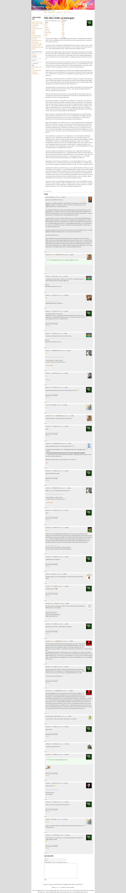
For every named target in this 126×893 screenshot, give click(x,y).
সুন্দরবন (46, 35)
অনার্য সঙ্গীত (50, 20)
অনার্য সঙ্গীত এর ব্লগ (54, 16)
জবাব (46, 252)
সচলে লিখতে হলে (59, 12)
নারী (63, 36)
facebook (48, 379)
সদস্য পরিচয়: (34, 56)
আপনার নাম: (46, 859)
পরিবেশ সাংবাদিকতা (48, 32)
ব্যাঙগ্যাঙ (33, 33)
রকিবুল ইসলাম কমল (52, 254)
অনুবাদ (63, 26)
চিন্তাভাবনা (47, 29)
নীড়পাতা (45, 12)
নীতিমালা (53, 12)
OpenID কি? (34, 55)
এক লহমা (50, 350)
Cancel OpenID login (36, 70)
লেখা (58, 38)
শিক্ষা (63, 31)
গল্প (63, 16)
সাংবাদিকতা (47, 34)
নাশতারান (51, 783)
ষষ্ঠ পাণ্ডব (51, 276)
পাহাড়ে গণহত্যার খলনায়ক (36, 35)
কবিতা (63, 29)
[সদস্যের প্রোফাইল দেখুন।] (89, 25)
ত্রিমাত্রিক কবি (52, 603)
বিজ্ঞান (63, 27)
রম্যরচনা (63, 32)
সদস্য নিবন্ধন (34, 72)
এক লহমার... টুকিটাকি (49, 365)
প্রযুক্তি (63, 21)
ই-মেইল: (46, 860)
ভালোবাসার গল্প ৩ (35, 27)
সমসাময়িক (46, 27)
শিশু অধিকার (63, 37)
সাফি (50, 574)
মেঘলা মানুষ (52, 443)
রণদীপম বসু (51, 295)
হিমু (49, 197)
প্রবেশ (69, 12)
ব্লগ (48, 16)
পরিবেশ (46, 24)
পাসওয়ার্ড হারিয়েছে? (35, 73)
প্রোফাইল (65, 12)
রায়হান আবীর (52, 744)
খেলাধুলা (63, 24)
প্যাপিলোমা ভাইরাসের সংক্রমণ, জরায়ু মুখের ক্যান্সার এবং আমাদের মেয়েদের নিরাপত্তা (37, 24)
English (50, 12)
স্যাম (50, 405)
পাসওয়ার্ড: (34, 60)
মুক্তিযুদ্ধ (63, 22)
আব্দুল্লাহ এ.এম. (52, 641)
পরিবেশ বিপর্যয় (47, 30)
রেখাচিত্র (63, 34)
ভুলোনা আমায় (35, 63)
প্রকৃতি (46, 25)
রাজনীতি (63, 19)
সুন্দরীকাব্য (33, 32)
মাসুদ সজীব (51, 527)
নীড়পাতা (45, 16)
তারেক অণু (51, 373)
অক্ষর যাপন (47, 325)
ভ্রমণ (63, 17)
